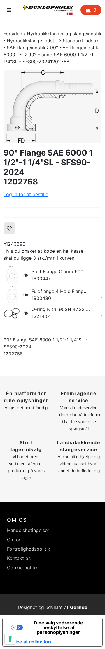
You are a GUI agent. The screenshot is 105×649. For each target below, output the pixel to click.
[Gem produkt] (9, 228)
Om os (14, 539)
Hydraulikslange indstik (32, 40)
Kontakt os (19, 558)
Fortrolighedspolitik (28, 549)
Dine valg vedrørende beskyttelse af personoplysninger (58, 627)
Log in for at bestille (26, 194)
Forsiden (13, 33)
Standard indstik (81, 40)
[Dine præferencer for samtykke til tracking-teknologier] (10, 638)
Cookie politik (22, 568)
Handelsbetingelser (28, 530)
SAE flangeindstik (26, 47)
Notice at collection (29, 642)
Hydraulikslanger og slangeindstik (64, 33)
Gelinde (79, 607)
